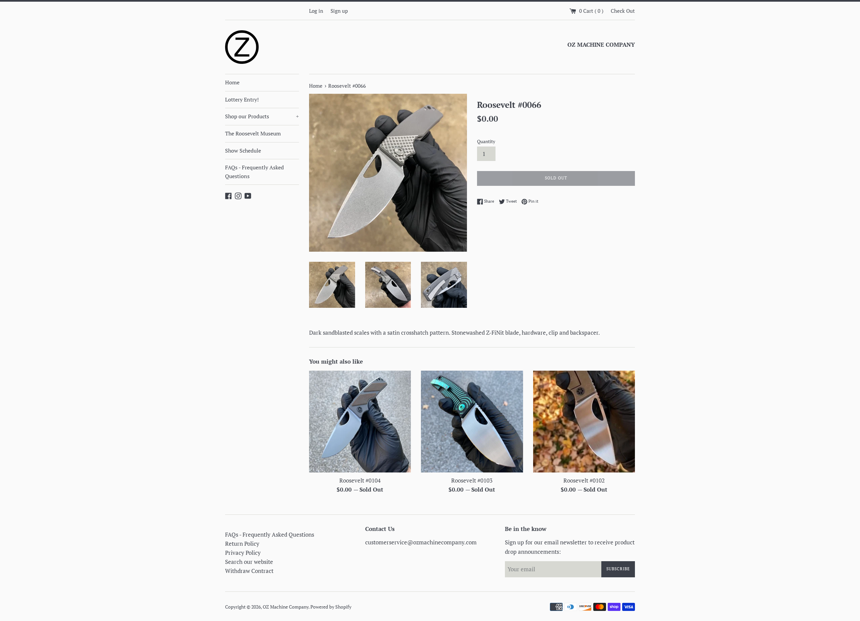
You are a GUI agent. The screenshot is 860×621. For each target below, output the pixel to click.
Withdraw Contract (249, 571)
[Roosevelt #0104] (360, 421)
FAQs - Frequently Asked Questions (254, 172)
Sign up (339, 10)
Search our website (249, 562)
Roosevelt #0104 (360, 480)
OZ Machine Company (285, 607)
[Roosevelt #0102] (584, 421)
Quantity (486, 141)
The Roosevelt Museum (253, 133)
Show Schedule (243, 150)
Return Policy (242, 543)
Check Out (623, 10)
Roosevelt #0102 (584, 480)
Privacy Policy (243, 552)
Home (232, 82)
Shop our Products (262, 116)
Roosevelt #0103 (471, 480)
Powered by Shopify (330, 607)
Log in (316, 10)
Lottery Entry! (242, 99)
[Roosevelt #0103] (472, 421)
